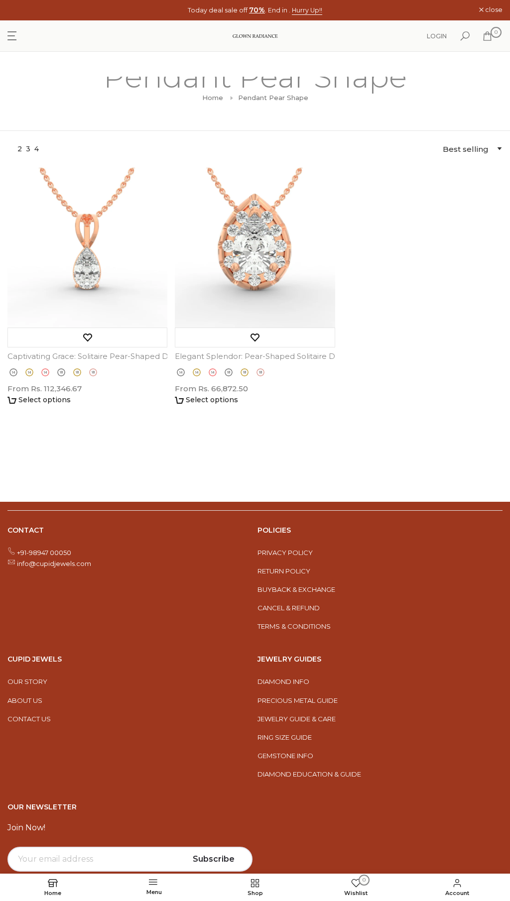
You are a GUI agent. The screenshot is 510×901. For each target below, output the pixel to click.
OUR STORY (27, 681)
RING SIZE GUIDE (284, 737)
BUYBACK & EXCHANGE (296, 589)
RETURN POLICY (283, 571)
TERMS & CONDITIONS (294, 626)
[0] (487, 36)
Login (437, 36)
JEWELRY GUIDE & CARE (296, 719)
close (21, 10)
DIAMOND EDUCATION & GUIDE (309, 774)
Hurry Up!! (307, 10)
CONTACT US (29, 719)
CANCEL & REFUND (288, 608)
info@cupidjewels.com (54, 563)
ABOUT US (24, 700)
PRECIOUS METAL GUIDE (297, 700)
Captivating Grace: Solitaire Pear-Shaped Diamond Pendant (87, 356)
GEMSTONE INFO (285, 756)
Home (212, 98)
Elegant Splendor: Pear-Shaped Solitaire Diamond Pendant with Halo (255, 356)
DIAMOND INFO (283, 681)
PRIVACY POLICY (285, 553)
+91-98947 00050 (44, 553)
